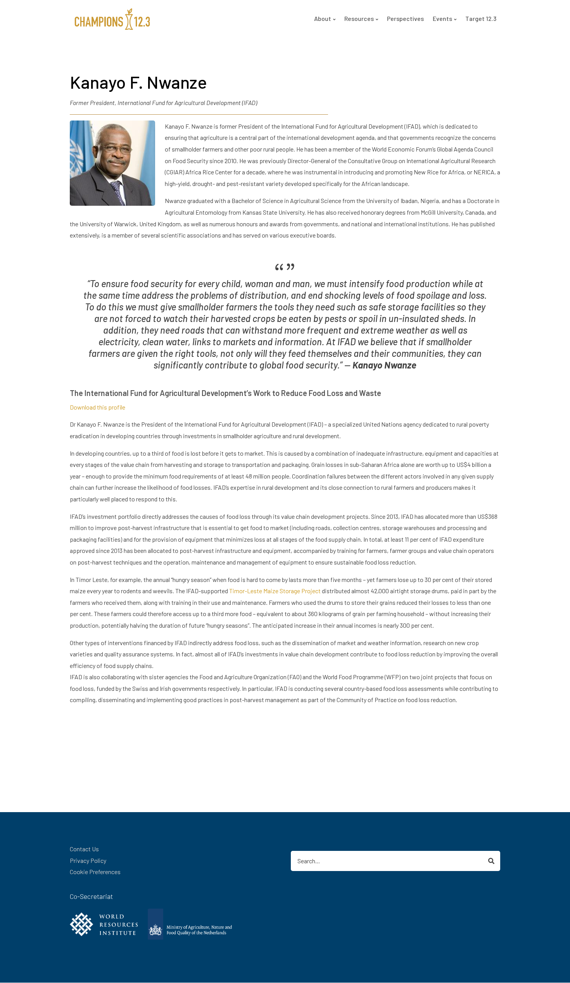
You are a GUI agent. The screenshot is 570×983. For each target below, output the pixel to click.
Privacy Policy (88, 860)
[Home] (112, 18)
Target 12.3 (480, 18)
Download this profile (97, 407)
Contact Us (84, 848)
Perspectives (405, 18)
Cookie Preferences (95, 871)
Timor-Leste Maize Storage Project (275, 590)
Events (442, 18)
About (322, 18)
